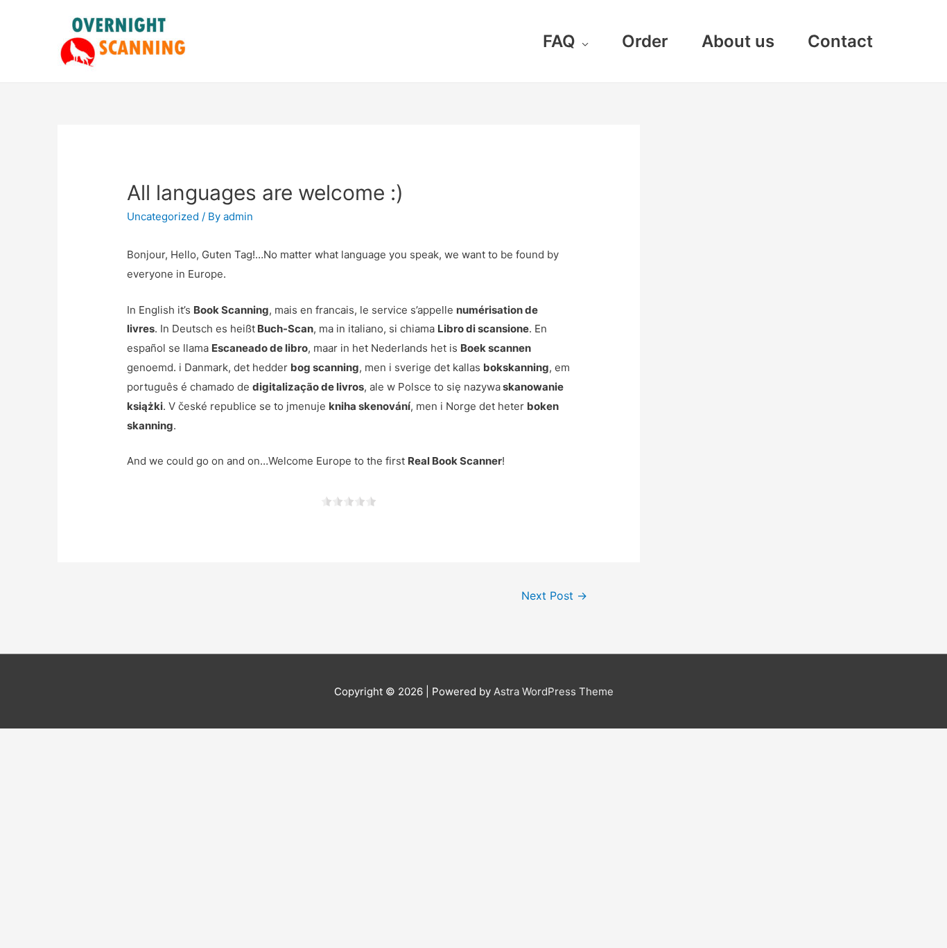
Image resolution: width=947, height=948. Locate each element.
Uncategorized (163, 216)
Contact (840, 41)
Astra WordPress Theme (554, 691)
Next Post (554, 595)
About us (738, 41)
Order (645, 41)
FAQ (559, 41)
